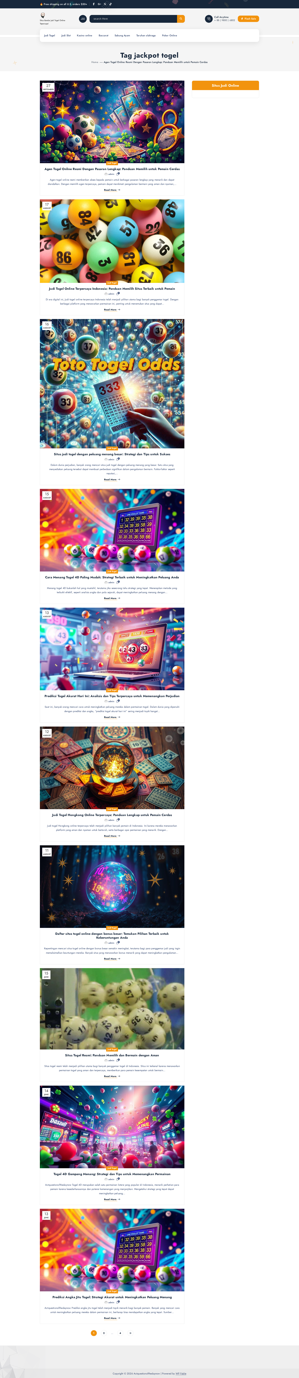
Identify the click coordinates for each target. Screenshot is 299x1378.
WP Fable (181, 1373)
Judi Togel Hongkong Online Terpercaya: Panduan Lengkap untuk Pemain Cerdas (112, 815)
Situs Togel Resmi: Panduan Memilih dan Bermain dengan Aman (112, 1055)
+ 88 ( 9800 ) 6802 (224, 20)
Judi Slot (66, 35)
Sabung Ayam (122, 35)
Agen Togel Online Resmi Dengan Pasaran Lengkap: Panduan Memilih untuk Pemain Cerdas (156, 62)
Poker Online (169, 35)
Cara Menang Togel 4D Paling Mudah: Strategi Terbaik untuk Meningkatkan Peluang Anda (112, 577)
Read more (110, 190)
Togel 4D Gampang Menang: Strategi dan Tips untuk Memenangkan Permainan (112, 1174)
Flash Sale (250, 18)
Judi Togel (49, 35)
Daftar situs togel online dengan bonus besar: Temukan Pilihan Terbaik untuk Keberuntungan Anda (112, 935)
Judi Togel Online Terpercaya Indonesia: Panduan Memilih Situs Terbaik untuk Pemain (112, 288)
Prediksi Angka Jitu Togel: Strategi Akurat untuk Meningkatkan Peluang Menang (112, 1297)
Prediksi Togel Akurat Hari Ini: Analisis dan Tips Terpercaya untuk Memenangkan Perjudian (112, 696)
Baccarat (103, 35)
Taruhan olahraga (146, 35)
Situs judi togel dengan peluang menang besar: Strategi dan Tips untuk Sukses (112, 454)
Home (94, 62)
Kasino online (84, 35)
